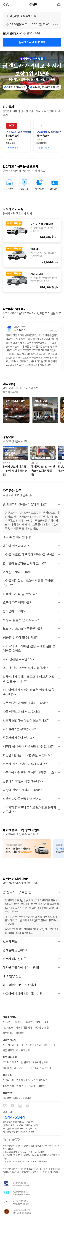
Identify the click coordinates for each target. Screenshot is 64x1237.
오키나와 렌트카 (10, 1062)
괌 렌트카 (25, 1062)
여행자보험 (8, 1027)
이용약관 (27, 1098)
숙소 (46, 1022)
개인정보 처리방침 (11, 1098)
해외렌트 (29, 1021)
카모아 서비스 (23, 1080)
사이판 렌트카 (9, 1068)
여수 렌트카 (35, 1045)
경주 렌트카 (49, 1045)
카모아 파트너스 (40, 1080)
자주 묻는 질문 (41, 1027)
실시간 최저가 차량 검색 (32, 42)
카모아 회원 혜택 (24, 1027)
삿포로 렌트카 (25, 1068)
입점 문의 (21, 1085)
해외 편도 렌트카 (42, 1067)
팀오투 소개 (8, 1080)
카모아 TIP (8, 1033)
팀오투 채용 (8, 1086)
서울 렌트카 (8, 1050)
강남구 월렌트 (23, 1050)
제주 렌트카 (8, 1045)
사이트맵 (20, 1033)
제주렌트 (7, 1022)
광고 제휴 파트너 (36, 1085)
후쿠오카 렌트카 (40, 1062)
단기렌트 (18, 1022)
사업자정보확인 (9, 1149)
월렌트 (39, 1022)
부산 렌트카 (21, 1045)
